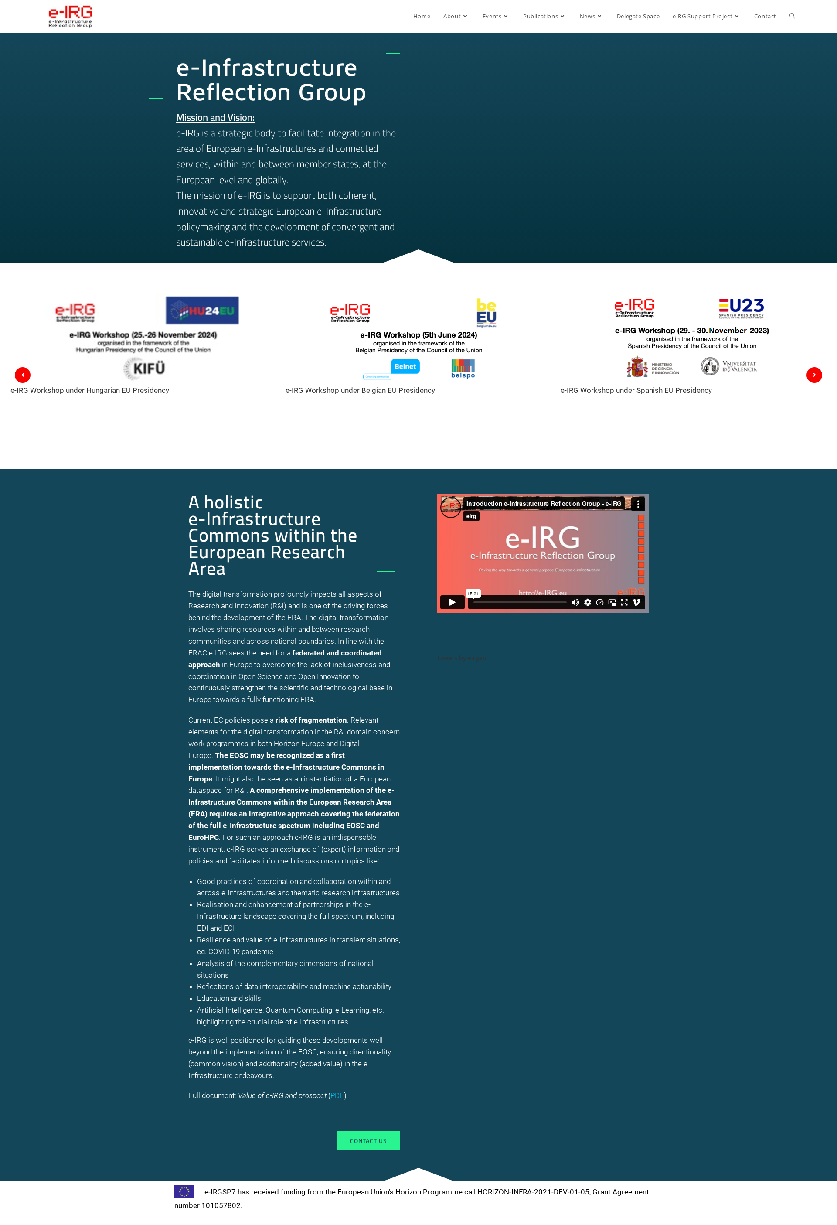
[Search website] (792, 16)
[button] (368, 1140)
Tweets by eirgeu (462, 658)
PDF (337, 1095)
